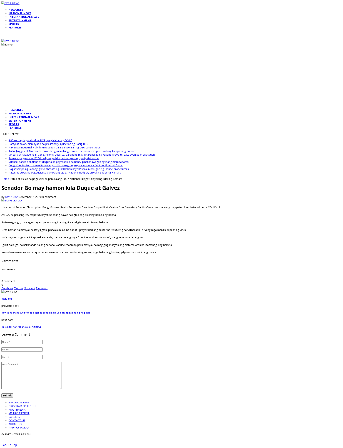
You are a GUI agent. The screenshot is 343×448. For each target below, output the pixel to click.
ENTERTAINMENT (20, 20)
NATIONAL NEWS (20, 13)
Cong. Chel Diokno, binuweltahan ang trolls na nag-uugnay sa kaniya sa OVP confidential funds (66, 165)
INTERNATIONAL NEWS (24, 16)
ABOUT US (15, 424)
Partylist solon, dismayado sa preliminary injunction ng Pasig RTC (48, 144)
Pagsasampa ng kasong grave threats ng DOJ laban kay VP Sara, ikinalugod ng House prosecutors (69, 169)
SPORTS (14, 24)
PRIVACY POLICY (19, 427)
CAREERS (14, 416)
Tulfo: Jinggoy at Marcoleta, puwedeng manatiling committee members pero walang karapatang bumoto (72, 151)
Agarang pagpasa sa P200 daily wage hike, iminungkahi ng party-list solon (54, 158)
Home (5, 178)
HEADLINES (16, 9)
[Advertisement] (171, 80)
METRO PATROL (19, 413)
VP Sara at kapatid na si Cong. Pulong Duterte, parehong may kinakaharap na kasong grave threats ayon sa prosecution (82, 154)
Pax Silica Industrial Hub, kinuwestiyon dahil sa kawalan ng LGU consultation (55, 147)
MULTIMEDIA (17, 409)
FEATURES (15, 27)
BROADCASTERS (19, 402)
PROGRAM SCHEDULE (22, 406)
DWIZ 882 (11, 197)
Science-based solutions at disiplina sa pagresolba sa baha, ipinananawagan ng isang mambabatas (69, 161)
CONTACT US (17, 420)
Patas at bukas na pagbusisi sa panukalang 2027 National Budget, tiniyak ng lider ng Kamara (65, 172)
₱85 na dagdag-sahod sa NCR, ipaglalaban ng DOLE (40, 140)
